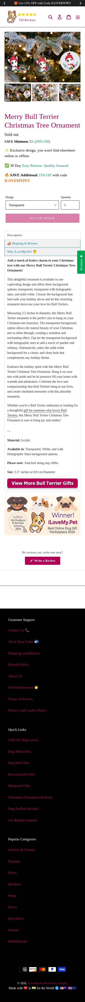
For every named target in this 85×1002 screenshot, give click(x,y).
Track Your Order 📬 (23, 642)
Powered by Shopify (56, 983)
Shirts (12, 873)
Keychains (16, 918)
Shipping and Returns (24, 653)
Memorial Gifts (19, 786)
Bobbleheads (17, 941)
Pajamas (14, 861)
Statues (13, 930)
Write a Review (46, 562)
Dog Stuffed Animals (23, 809)
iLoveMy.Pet (35, 983)
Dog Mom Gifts (19, 751)
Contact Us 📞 (19, 630)
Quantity (66, 197)
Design (10, 197)
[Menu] (77, 16)
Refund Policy (18, 665)
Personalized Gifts (21, 774)
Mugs (12, 896)
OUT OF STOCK (42, 218)
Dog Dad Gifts (18, 763)
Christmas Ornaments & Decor (30, 797)
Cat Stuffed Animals (23, 820)
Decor (12, 907)
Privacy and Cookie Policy (27, 710)
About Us (15, 676)
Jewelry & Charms (21, 850)
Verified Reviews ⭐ (23, 687)
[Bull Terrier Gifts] (42, 487)
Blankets (14, 884)
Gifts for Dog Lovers (23, 740)
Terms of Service (20, 699)
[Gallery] (42, 67)
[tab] (42, 235)
